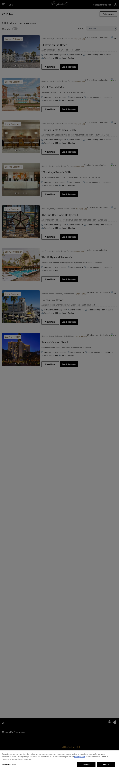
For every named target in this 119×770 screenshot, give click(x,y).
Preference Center (9, 764)
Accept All (86, 764)
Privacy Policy (79, 756)
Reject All (106, 764)
